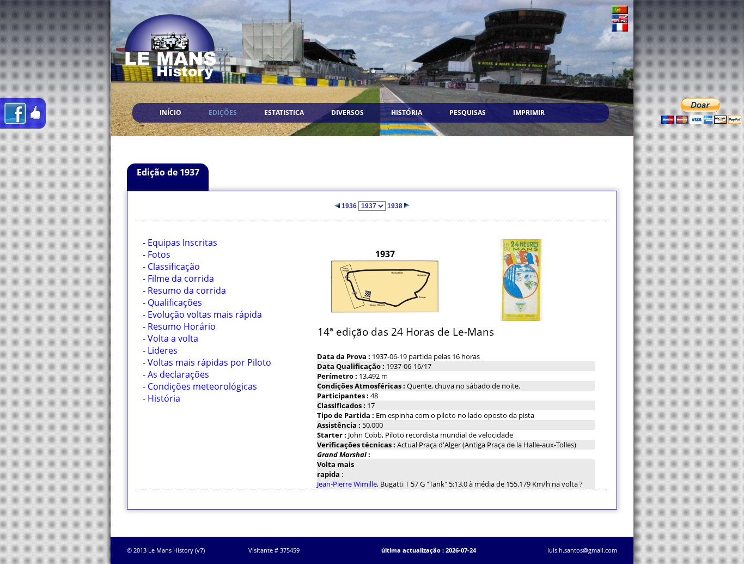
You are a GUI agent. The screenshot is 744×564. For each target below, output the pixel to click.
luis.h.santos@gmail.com (582, 550)
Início (170, 112)
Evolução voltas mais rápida (205, 314)
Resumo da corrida (187, 290)
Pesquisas (467, 112)
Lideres (163, 350)
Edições (223, 112)
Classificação (174, 266)
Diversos (347, 112)
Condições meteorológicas (202, 386)
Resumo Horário (182, 326)
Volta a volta (173, 338)
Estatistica (284, 112)
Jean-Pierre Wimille (347, 484)
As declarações (178, 374)
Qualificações (175, 302)
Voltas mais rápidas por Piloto (209, 362)
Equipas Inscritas (182, 242)
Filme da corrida (181, 278)
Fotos (159, 254)
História (406, 112)
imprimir (529, 112)
